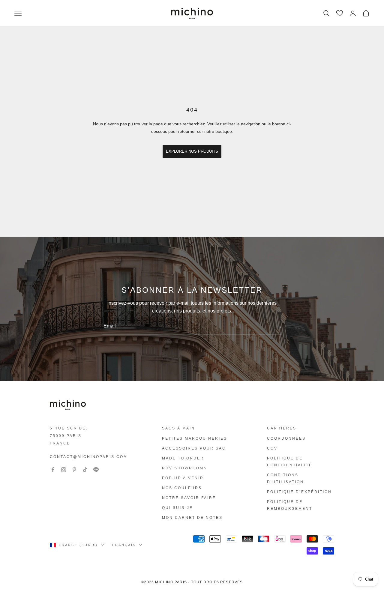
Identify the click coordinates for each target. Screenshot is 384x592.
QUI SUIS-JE (177, 508)
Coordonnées (286, 438)
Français (124, 545)
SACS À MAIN (178, 428)
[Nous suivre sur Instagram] (64, 470)
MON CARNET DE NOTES (192, 518)
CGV (272, 448)
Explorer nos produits (192, 151)
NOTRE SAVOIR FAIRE (189, 498)
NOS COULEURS (182, 488)
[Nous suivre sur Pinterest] (74, 470)
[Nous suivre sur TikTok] (85, 470)
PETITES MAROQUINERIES (194, 438)
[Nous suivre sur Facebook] (53, 470)
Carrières (281, 428)
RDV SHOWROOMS (184, 468)
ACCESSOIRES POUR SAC (194, 448)
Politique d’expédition (299, 492)
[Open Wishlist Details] (339, 13)
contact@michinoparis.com (89, 457)
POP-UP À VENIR (183, 478)
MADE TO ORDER (183, 458)
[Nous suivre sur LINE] (96, 470)
